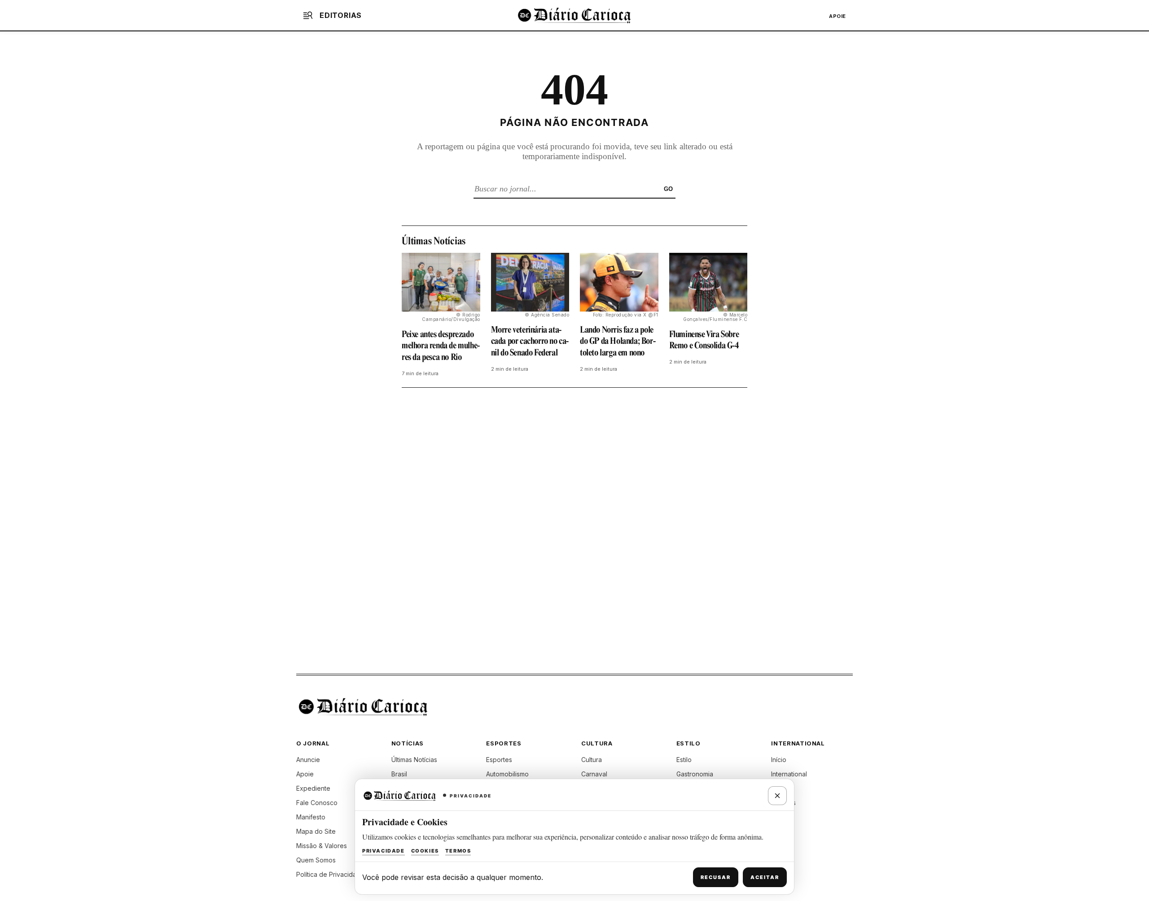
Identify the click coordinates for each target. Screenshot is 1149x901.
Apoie (837, 16)
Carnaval (594, 774)
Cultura (591, 759)
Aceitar (764, 877)
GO (668, 189)
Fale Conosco (317, 802)
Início (778, 759)
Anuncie (308, 759)
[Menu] (308, 15)
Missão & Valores (321, 845)
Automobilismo (507, 774)
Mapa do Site (316, 831)
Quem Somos (316, 860)
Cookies (425, 851)
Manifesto (310, 817)
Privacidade (383, 851)
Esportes (499, 759)
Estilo (684, 759)
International (789, 774)
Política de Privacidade (330, 874)
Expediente (313, 788)
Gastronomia (694, 774)
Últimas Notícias (414, 759)
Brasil (399, 774)
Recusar (716, 877)
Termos (458, 851)
